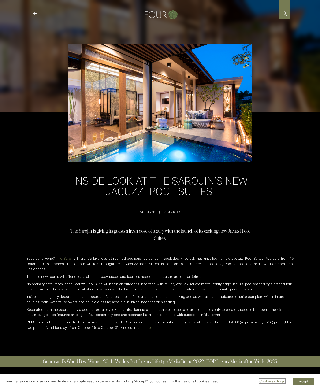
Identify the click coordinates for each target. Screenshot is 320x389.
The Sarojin (65, 258)
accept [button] (303, 381)
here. (148, 328)
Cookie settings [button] (272, 381)
